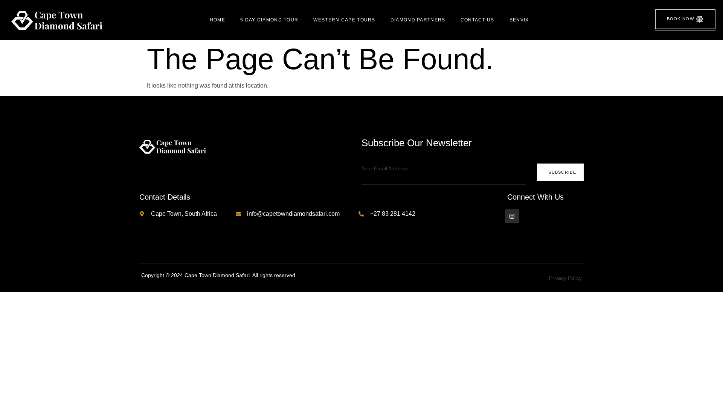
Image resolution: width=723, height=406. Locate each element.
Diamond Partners (417, 20)
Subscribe (562, 172)
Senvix (519, 20)
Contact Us (477, 20)
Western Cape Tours (344, 20)
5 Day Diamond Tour (269, 20)
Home (217, 20)
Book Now (680, 19)
